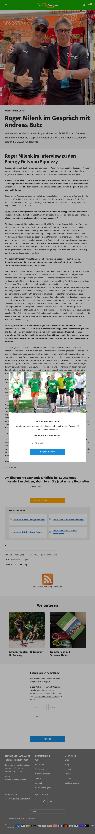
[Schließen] (82, 376)
